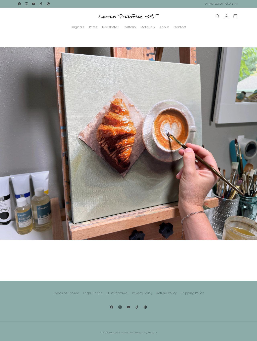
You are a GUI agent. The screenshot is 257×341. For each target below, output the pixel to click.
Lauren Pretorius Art (121, 332)
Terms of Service (66, 293)
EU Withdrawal (117, 293)
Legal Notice (93, 293)
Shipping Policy (192, 293)
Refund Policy (166, 293)
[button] (217, 16)
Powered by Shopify (145, 332)
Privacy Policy (142, 293)
